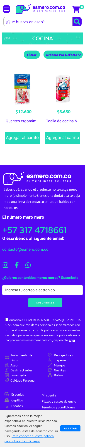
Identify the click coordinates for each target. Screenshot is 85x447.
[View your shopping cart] (76, 9)
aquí (72, 340)
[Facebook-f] (17, 265)
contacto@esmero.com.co (25, 249)
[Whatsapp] (28, 265)
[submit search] (77, 21)
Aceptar (70, 428)
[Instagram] (5, 265)
